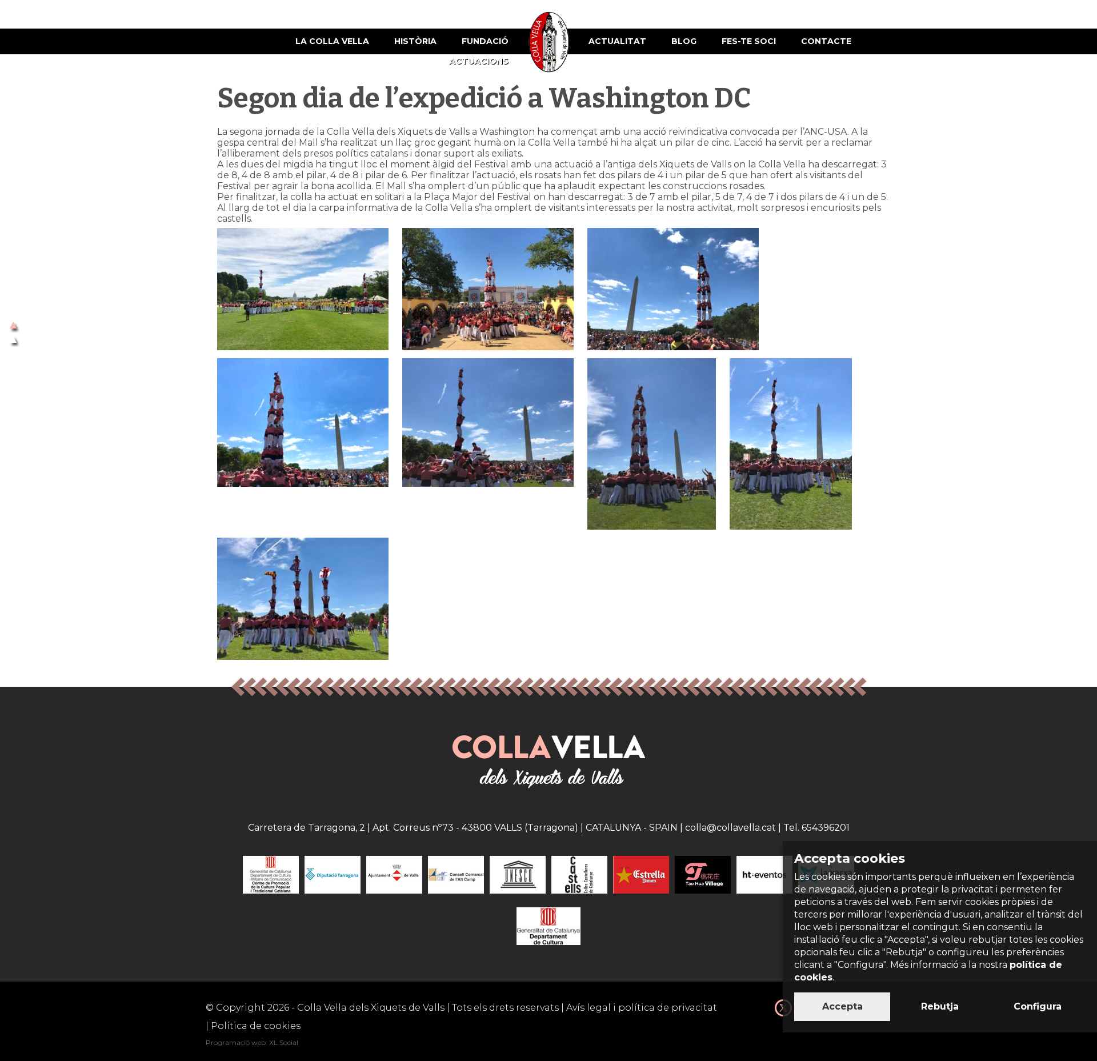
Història (415, 41)
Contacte (826, 41)
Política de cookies (256, 1025)
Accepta (842, 1006)
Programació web (236, 1042)
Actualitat (617, 41)
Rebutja (940, 1006)
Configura (1038, 1006)
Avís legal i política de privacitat (641, 1007)
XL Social (283, 1042)
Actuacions (479, 61)
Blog (683, 41)
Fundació (485, 41)
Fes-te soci (749, 41)
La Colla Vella (332, 41)
